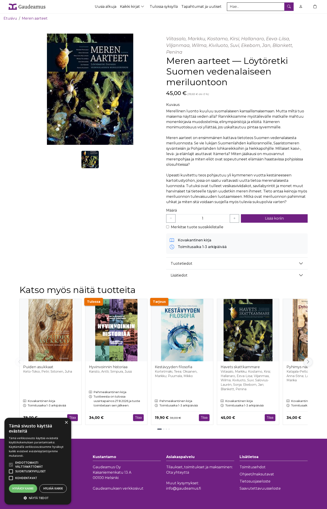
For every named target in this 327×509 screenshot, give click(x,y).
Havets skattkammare (240, 367)
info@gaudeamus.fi (183, 488)
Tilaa (72, 418)
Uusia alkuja (105, 6)
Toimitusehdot (253, 467)
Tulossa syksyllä (164, 6)
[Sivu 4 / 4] (169, 429)
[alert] (37, 461)
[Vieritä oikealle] (308, 362)
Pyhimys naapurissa (304, 367)
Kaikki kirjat (130, 6)
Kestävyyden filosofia (173, 367)
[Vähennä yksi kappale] (171, 218)
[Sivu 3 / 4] (166, 429)
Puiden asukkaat (38, 367)
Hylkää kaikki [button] (53, 488)
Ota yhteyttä (177, 472)
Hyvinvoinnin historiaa (108, 367)
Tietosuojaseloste (255, 481)
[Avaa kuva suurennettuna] (90, 89)
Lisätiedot (179, 275)
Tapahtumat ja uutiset (201, 6)
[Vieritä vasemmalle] (19, 362)
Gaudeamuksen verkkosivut (118, 488)
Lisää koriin (274, 218)
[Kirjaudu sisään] (301, 6)
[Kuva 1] (90, 159)
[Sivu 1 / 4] (159, 429)
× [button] (66, 422)
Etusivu (10, 18)
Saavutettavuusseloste (260, 488)
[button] (38, 498)
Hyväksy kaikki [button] (23, 488)
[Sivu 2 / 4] (163, 429)
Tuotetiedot (181, 263)
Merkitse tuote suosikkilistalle (197, 227)
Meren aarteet (35, 18)
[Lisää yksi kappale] (234, 218)
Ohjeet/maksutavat (257, 474)
